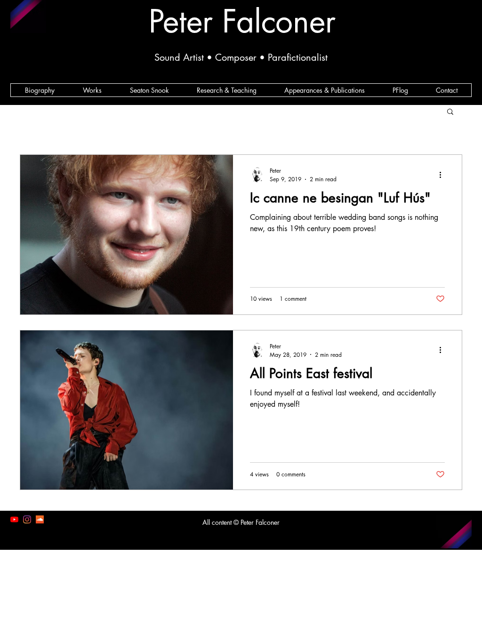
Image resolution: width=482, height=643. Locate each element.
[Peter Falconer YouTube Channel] (14, 519)
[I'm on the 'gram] (27, 519)
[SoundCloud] (40, 519)
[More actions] (443, 174)
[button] (450, 112)
